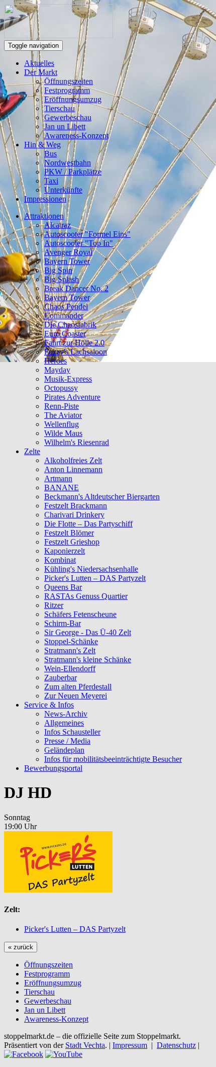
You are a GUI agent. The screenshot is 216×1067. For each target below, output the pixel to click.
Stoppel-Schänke (71, 641)
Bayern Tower (67, 261)
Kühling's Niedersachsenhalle (91, 569)
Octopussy (61, 388)
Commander (63, 315)
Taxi (51, 180)
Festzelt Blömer (69, 532)
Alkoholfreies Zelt (73, 460)
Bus (50, 153)
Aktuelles (39, 63)
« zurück (20, 947)
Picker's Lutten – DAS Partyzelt (95, 578)
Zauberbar (60, 677)
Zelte (32, 451)
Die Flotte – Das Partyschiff (88, 523)
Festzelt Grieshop (71, 542)
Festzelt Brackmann (75, 505)
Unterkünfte (63, 190)
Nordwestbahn (67, 162)
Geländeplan (64, 750)
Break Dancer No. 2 (76, 288)
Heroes (55, 361)
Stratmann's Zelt (69, 650)
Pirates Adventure (72, 397)
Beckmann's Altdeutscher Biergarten (102, 496)
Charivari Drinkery (74, 514)
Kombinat (60, 560)
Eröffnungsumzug (72, 99)
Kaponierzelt (64, 551)
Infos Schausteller (72, 732)
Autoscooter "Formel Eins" (87, 234)
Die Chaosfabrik (70, 324)
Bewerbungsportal (53, 768)
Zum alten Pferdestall (78, 686)
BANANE (61, 487)
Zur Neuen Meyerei (75, 695)
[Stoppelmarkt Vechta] (58, 35)
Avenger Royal (68, 252)
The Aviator (63, 415)
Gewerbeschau (67, 117)
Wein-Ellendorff (69, 668)
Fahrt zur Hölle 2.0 (74, 342)
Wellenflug (61, 424)
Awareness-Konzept (76, 135)
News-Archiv (65, 713)
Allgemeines (64, 723)
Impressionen (45, 199)
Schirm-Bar (62, 623)
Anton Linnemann (73, 469)
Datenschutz (176, 1045)
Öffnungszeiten (68, 81)
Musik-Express (68, 379)
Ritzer (53, 605)
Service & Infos (49, 704)
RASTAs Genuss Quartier (86, 596)
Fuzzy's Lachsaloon (75, 351)
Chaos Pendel (66, 306)
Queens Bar (63, 587)
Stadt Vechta (85, 1045)
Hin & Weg (42, 144)
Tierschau (59, 108)
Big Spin (58, 270)
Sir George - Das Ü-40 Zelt (87, 632)
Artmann (58, 478)
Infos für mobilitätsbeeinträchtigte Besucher (113, 759)
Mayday (57, 370)
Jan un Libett (64, 126)
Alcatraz (57, 225)
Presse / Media (67, 741)
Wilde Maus (63, 433)
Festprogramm (67, 90)
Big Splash (61, 279)
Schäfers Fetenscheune (80, 614)
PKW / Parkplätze (72, 171)
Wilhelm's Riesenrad (76, 442)
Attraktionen (44, 216)
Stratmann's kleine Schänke (87, 659)
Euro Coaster (65, 333)
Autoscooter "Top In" (78, 243)
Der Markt (40, 72)
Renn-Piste (61, 406)
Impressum (130, 1045)
